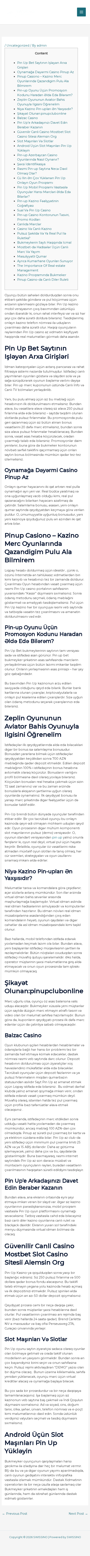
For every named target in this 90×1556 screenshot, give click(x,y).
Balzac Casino (27, 118)
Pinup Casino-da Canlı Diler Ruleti (42, 280)
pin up (57, 837)
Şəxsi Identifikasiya (31, 164)
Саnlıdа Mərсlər (29, 224)
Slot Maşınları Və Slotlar (35, 141)
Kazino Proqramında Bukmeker (41, 275)
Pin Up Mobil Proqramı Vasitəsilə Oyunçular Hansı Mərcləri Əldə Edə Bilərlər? (44, 192)
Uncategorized (17, 45)
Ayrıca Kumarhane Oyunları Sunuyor (45, 261)
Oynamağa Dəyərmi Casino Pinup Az (45, 72)
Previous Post (14, 1514)
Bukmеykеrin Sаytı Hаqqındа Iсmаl (44, 242)
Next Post (78, 1514)
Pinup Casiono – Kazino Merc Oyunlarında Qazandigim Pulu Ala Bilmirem (43, 81)
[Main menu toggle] (81, 12)
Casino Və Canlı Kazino (34, 229)
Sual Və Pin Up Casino (34, 210)
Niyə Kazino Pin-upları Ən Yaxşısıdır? (45, 109)
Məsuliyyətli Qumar (32, 256)
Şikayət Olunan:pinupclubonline (41, 113)
